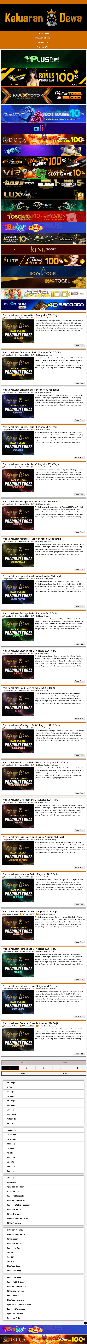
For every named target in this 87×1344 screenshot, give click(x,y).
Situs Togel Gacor (14, 1266)
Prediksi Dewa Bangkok (41, 429)
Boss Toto (11, 1157)
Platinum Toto (12, 1119)
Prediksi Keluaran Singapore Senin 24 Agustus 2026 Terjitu (30, 389)
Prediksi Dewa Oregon (41, 653)
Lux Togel (10, 1148)
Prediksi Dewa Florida (46, 951)
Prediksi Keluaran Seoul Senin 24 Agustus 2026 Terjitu (28, 688)
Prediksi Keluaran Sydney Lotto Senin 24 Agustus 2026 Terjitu (32, 576)
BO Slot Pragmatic (14, 1223)
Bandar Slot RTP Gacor (15, 1282)
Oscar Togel (11, 1139)
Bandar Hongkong (14, 1295)
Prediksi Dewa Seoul (40, 690)
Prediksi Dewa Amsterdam (42, 355)
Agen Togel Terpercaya (15, 1187)
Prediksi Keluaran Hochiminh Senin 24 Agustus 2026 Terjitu (30, 464)
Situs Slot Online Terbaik (16, 1286)
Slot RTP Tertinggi (14, 1270)
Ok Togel (10, 1096)
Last (65, 1073)
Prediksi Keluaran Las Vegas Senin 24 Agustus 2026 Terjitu (30, 315)
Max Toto (10, 1162)
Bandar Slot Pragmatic (15, 1196)
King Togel (11, 1171)
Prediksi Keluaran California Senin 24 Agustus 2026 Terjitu (30, 986)
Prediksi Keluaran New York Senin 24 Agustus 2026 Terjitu (30, 874)
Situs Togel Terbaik (14, 1209)
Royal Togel (11, 1114)
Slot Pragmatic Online (15, 1230)
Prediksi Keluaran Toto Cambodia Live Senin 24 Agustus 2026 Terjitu (35, 762)
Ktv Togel (10, 1092)
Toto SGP (10, 1257)
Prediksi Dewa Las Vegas (42, 318)
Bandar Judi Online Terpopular (18, 1205)
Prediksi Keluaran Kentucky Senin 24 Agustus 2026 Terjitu (30, 911)
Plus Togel (11, 1166)
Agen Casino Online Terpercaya (19, 1304)
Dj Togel (10, 1087)
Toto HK (10, 1252)
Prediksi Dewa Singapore (42, 392)
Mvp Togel (11, 1105)
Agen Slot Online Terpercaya (18, 1218)
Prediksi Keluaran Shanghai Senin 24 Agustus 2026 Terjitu (30, 501)
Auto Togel (11, 1101)
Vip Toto (10, 1123)
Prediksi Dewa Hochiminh (42, 467)
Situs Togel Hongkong (15, 1300)
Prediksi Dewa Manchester (42, 541)
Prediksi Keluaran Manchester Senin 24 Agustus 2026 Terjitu (31, 538)
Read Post (79, 346)
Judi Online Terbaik (14, 1318)
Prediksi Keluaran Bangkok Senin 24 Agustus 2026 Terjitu (30, 427)
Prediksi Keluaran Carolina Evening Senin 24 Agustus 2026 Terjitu (33, 837)
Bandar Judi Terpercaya (16, 1309)
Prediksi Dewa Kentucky (46, 914)
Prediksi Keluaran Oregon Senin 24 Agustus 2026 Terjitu (29, 650)
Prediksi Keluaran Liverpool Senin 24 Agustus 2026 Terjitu (30, 799)
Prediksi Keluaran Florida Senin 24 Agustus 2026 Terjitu (29, 948)
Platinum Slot (12, 1130)
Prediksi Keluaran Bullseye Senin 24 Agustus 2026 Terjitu (30, 613)
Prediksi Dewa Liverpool (41, 802)
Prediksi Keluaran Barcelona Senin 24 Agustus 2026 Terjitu (30, 1023)
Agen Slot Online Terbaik (16, 1234)
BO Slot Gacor (12, 1239)
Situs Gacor (11, 1182)
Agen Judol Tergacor (15, 1313)
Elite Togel (11, 1110)
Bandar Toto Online (14, 1248)
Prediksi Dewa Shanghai (41, 504)
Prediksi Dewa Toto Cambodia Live (45, 765)
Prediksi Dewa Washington (42, 728)
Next (23, 1073)
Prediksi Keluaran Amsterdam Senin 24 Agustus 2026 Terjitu (31, 352)
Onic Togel (11, 1178)
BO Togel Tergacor (14, 1214)
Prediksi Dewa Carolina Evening (44, 839)
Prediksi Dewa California (47, 989)
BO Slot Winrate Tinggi (15, 1291)
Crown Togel (11, 1135)
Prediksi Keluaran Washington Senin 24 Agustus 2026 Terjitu (31, 725)
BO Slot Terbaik (13, 1191)
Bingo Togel (11, 1144)
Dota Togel (11, 1083)
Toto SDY (10, 1261)
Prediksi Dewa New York (41, 877)
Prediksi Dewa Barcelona (47, 1026)
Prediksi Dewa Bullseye (41, 616)
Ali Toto (10, 1153)
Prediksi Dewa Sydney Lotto (43, 579)
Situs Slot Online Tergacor (17, 1200)
